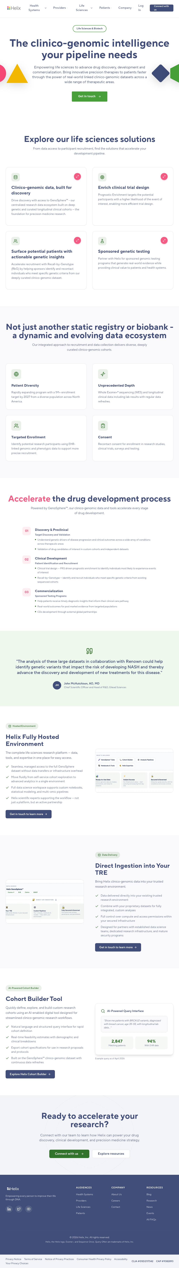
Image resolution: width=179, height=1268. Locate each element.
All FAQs (151, 1219)
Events (150, 1213)
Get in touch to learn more (26, 814)
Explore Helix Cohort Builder (28, 1074)
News (149, 1207)
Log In (141, 8)
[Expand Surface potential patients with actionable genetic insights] (77, 240)
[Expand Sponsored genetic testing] (164, 240)
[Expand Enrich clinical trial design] (164, 176)
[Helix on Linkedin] (9, 1209)
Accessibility (120, 1259)
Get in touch (86, 96)
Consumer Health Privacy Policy (94, 1259)
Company (125, 8)
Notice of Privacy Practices (59, 1259)
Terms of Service (33, 1259)
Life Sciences (82, 8)
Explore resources (111, 1154)
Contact (115, 1207)
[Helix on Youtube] (28, 1209)
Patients (104, 8)
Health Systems (34, 8)
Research (151, 1200)
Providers (59, 8)
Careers (115, 1200)
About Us (116, 1194)
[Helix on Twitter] (18, 1209)
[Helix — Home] (14, 8)
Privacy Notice (13, 1259)
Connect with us (161, 8)
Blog (148, 1194)
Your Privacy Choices (17, 1263)
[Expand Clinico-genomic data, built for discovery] (77, 176)
